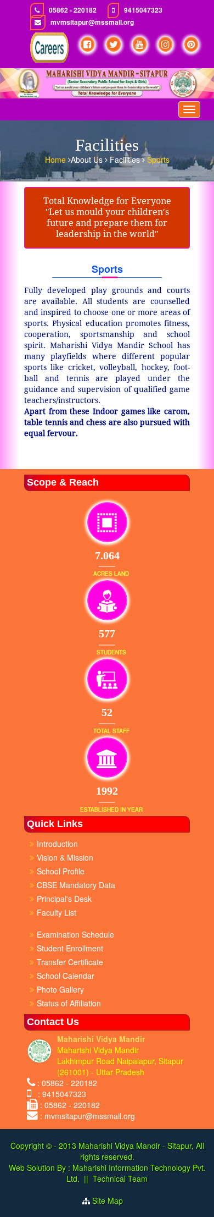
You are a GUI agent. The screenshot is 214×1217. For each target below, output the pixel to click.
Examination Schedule (75, 934)
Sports (158, 159)
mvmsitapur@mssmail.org (92, 22)
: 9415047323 (59, 1093)
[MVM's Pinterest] (191, 44)
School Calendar (65, 975)
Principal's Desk (64, 898)
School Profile (61, 871)
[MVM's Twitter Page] (113, 44)
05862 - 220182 (73, 10)
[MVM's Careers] (49, 47)
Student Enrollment (70, 948)
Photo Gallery (60, 989)
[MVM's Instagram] (165, 44)
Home (56, 159)
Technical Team (120, 1178)
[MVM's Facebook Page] (87, 44)
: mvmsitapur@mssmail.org (87, 1115)
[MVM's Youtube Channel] (140, 44)
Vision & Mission (65, 857)
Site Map (112, 1200)
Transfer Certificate (70, 961)
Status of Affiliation (69, 1003)
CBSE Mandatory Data (76, 884)
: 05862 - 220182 (67, 1082)
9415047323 (143, 10)
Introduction (57, 843)
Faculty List (56, 912)
